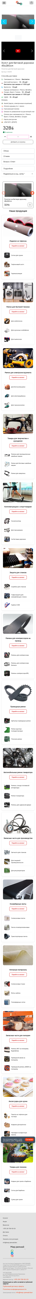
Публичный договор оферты (13, 1286)
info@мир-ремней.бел (10, 1242)
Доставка (6, 1232)
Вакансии (6, 1225)
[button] (18, 150)
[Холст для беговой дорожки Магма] (18, 22)
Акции (5, 1221)
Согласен (29, 1140)
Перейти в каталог (18, 246)
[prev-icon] (3, 22)
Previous (3, 193)
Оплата (5, 1235)
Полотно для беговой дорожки (12, 69)
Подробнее (18, 1141)
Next (32, 193)
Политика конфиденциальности (14, 1289)
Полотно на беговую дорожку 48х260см (15, 200)
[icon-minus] (5, 137)
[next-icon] (32, 22)
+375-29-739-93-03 (9, 1228)
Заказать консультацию (10, 1239)
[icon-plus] (31, 137)
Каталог (5, 1218)
